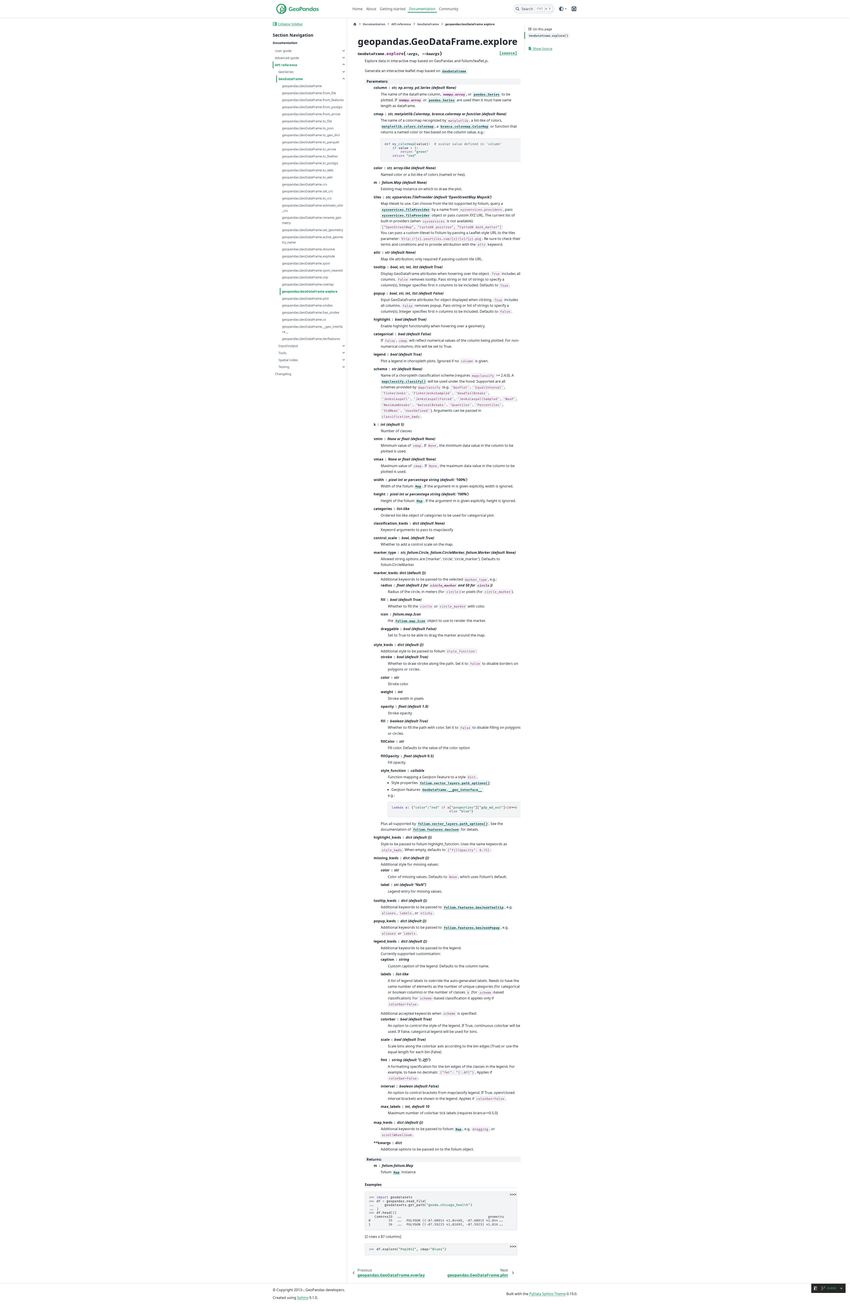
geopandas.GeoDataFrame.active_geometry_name (312, 239)
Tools (282, 353)
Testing (283, 367)
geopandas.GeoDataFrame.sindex (307, 305)
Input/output (288, 346)
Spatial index (288, 360)
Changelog (283, 374)
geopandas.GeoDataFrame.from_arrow (311, 114)
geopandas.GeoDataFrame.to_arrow (309, 149)
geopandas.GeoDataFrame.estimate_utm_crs (312, 208)
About (371, 8)
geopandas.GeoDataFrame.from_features (313, 100)
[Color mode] (562, 9)
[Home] (355, 24)
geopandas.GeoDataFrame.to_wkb (307, 170)
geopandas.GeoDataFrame (302, 86)
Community (448, 8)
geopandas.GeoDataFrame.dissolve (308, 249)
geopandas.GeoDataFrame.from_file (309, 93)
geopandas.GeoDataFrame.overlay (308, 284)
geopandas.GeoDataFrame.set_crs (307, 191)
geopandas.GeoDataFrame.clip (305, 277)
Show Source (542, 48)
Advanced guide (287, 58)
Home (357, 8)
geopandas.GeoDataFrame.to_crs (307, 198)
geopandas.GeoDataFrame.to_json (308, 128)
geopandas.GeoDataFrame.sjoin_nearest (312, 270)
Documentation (422, 8)
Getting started (393, 8)
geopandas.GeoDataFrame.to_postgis (310, 163)
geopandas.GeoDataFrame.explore (310, 291)
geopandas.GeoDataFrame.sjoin (306, 263)
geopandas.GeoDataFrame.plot (305, 298)
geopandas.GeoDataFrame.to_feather (310, 156)
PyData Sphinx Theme (547, 1293)
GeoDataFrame (290, 79)
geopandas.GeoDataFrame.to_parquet (310, 142)
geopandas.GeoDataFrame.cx (304, 319)
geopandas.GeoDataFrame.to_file (307, 121)
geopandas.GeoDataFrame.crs (304, 184)
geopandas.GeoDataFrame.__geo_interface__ (312, 329)
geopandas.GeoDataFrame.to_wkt (307, 177)
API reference (286, 65)
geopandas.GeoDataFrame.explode (308, 256)
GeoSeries (286, 72)
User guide (283, 51)
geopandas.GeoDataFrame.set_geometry (312, 230)
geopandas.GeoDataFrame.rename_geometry (311, 220)
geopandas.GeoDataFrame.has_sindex (310, 312)
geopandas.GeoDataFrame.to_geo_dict (311, 135)
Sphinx (302, 1297)
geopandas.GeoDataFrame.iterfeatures (311, 339)
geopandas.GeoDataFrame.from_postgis (312, 107)
